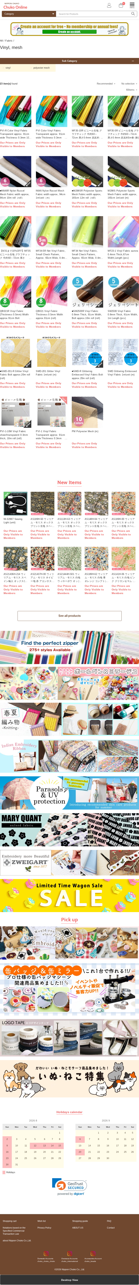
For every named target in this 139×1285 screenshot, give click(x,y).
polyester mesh (41, 67)
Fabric (8, 40)
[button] (69, 1187)
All (1, 40)
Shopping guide (80, 1221)
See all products (69, 615)
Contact (111, 1228)
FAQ (109, 1221)
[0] (121, 5)
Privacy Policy (44, 1228)
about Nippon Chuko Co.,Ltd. (17, 1240)
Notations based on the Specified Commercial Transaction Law (14, 1231)
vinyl (8, 67)
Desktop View (69, 1280)
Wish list (41, 1221)
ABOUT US (77, 1228)
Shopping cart (9, 1221)
